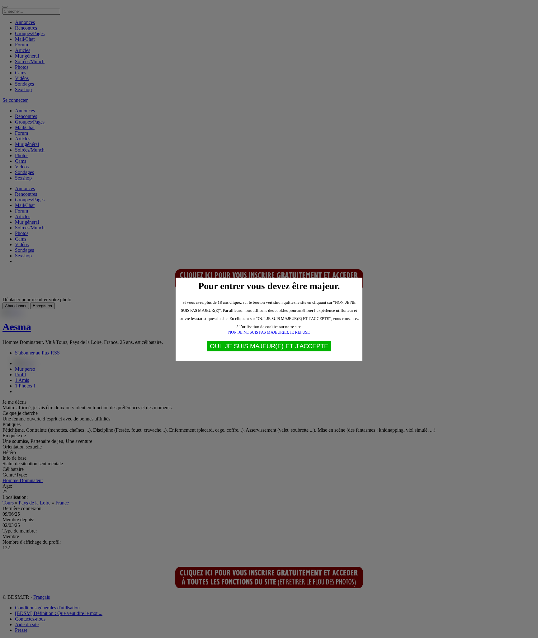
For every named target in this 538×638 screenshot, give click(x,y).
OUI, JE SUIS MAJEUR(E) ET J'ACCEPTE (269, 346)
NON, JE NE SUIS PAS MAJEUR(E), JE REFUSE (269, 332)
